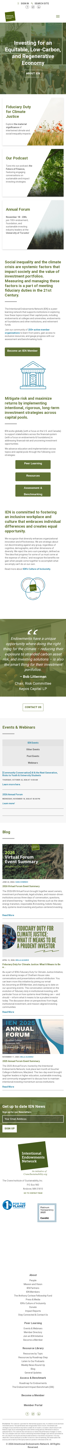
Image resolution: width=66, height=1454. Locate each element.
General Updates (33, 1372)
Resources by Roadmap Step (33, 1357)
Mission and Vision (33, 1284)
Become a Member (33, 1340)
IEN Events (33, 742)
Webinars (33, 763)
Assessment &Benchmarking (33, 491)
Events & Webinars (33, 1328)
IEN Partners (33, 1288)
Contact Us (33, 707)
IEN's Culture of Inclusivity (33, 1303)
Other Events (33, 749)
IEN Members (33, 1292)
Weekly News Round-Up (33, 1365)
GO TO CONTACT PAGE (33, 1193)
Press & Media (33, 1299)
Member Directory (33, 1332)
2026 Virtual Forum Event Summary (21, 886)
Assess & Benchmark (33, 1377)
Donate (33, 1307)
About (33, 1275)
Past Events (33, 756)
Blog (33, 1369)
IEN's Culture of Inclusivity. (37, 569)
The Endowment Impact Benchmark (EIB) (33, 1387)
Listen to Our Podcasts (33, 1361)
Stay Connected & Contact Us (33, 1315)
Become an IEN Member (22, 350)
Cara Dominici (21, 882)
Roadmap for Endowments (33, 1383)
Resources (33, 475)
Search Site (42, 3)
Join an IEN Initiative (33, 1336)
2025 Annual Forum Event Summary (21, 1061)
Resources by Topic (33, 1353)
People (33, 1280)
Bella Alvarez (22, 960)
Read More (8, 915)
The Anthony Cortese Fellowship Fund (33, 1295)
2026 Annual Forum (12, 794)
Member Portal (33, 1405)
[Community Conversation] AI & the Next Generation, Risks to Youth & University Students (30, 774)
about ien (33, 73)
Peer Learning (33, 463)
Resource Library (33, 1348)
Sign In (25, 3)
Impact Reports (33, 1311)
